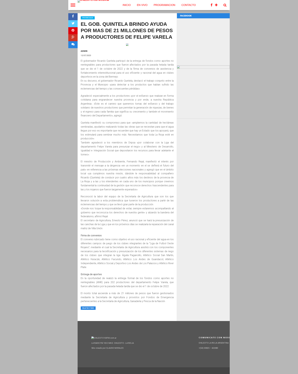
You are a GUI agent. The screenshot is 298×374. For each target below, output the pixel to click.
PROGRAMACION (164, 5)
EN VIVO (142, 5)
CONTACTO (188, 5)
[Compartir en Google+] (73, 37)
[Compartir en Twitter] (73, 23)
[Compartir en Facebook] (73, 16)
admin (84, 51)
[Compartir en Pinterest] (73, 30)
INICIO (127, 5)
